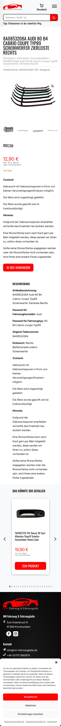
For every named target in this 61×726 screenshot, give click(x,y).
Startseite (8, 58)
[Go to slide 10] (29, 586)
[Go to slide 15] (40, 586)
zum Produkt (30, 566)
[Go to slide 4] (16, 586)
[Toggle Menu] (54, 6)
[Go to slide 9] (27, 586)
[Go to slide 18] (46, 586)
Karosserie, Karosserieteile (32, 58)
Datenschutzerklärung (14, 721)
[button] (56, 662)
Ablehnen (30, 705)
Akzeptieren (30, 696)
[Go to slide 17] (44, 586)
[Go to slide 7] (22, 586)
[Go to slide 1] (9, 586)
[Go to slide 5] (18, 586)
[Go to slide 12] (33, 586)
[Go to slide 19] (48, 586)
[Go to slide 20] (51, 586)
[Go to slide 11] (31, 586)
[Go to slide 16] (42, 586)
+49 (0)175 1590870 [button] (18, 655)
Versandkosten (14, 165)
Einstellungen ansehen (30, 714)
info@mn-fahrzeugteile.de (22, 650)
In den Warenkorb (18, 267)
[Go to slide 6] (20, 586)
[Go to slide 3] (14, 586)
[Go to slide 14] (38, 586)
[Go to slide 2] (12, 586)
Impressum (52, 721)
